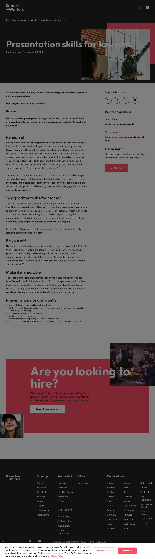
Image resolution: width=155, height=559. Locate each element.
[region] (77, 551)
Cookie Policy (57, 556)
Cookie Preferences (104, 550)
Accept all (127, 550)
